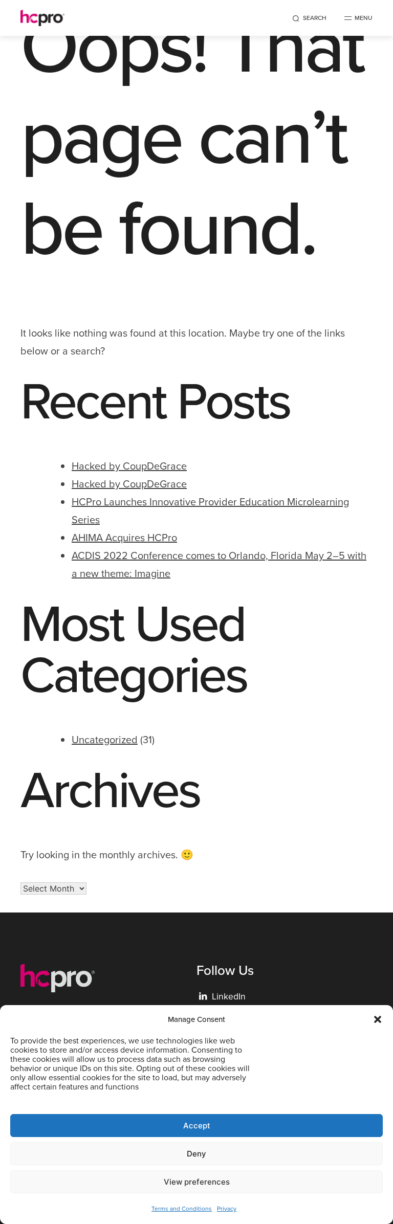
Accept (196, 1125)
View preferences (197, 1182)
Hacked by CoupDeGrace (129, 466)
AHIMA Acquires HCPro (124, 537)
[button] (378, 1019)
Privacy (226, 1208)
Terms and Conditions (181, 1208)
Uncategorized (105, 739)
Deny (196, 1154)
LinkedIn (222, 996)
